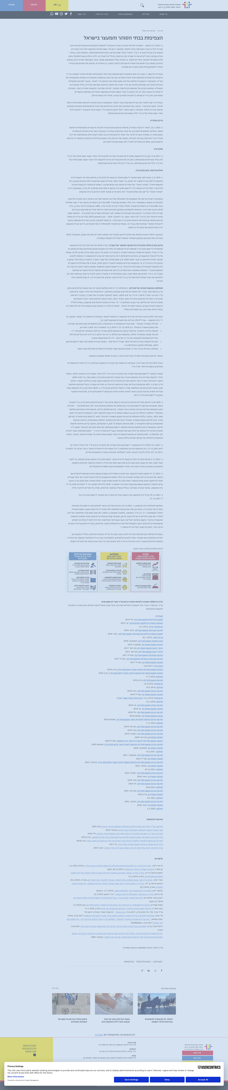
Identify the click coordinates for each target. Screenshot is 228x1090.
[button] (143, 533)
